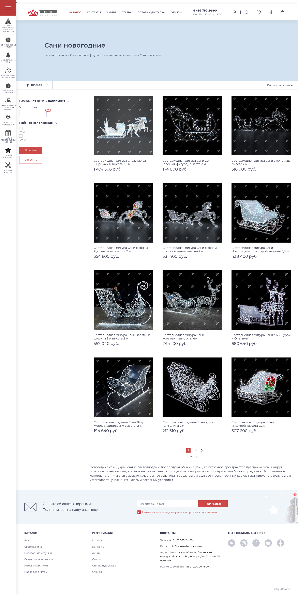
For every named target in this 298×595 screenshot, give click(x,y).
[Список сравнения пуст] (270, 12)
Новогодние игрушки (38, 553)
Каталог (75, 12)
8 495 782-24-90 (205, 10)
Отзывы (176, 12)
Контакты (94, 12)
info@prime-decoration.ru (186, 546)
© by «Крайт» (282, 589)
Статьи (127, 12)
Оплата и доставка (151, 12)
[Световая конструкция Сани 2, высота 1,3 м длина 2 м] (192, 387)
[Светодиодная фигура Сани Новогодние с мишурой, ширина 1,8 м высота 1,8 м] (261, 213)
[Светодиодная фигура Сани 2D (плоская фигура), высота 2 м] (192, 125)
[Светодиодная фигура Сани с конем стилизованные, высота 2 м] (192, 213)
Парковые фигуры (35, 571)
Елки (27, 540)
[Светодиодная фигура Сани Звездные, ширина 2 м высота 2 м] (123, 300)
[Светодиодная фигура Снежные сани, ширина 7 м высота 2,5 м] (123, 125)
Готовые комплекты (36, 565)
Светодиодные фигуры (38, 559)
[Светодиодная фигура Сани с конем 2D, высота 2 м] (261, 125)
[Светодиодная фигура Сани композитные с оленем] (192, 300)
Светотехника (33, 546)
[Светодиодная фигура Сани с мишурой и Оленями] (261, 300)
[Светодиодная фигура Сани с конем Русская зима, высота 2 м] (123, 213)
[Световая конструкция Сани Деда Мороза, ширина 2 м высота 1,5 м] (123, 387)
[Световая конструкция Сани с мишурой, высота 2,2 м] (261, 387)
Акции (111, 12)
